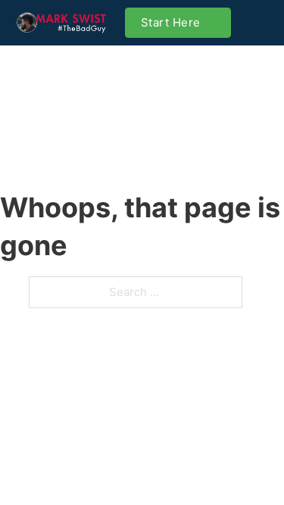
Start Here (171, 22)
